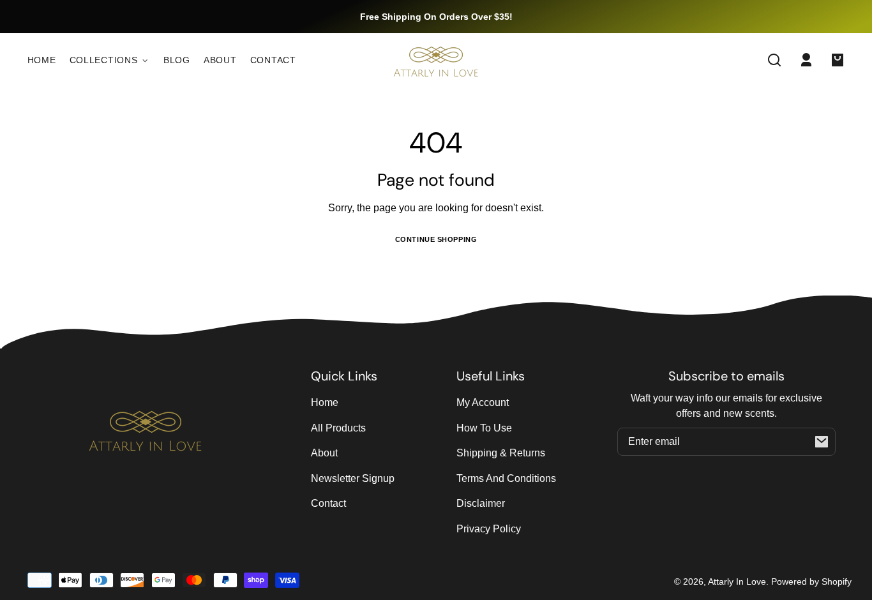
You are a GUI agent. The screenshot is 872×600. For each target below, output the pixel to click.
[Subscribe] (822, 442)
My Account (482, 402)
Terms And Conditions (506, 478)
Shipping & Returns (500, 452)
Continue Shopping (436, 239)
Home (324, 402)
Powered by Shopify (811, 581)
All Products (338, 428)
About (324, 452)
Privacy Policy (488, 528)
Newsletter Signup (353, 478)
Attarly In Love (737, 581)
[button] (774, 60)
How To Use (484, 428)
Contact (328, 503)
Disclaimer (480, 503)
